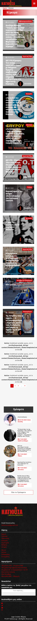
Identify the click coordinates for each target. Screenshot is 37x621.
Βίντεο (3, 550)
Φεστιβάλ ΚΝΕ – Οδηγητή (10, 576)
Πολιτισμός (5, 538)
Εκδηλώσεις (5, 554)
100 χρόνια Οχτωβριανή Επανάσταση (14, 568)
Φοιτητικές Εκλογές (8, 572)
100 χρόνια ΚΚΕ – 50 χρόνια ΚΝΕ (12, 565)
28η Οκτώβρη (6, 574)
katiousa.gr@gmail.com (9, 525)
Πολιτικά (4, 536)
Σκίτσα (3, 552)
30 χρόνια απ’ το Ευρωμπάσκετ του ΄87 (14, 570)
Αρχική (3, 534)
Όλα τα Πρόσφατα (18, 492)
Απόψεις (4, 545)
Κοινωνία (4, 541)
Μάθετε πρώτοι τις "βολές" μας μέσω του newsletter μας (16, 586)
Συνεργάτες (5, 557)
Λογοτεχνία (5, 543)
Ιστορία (4, 547)
